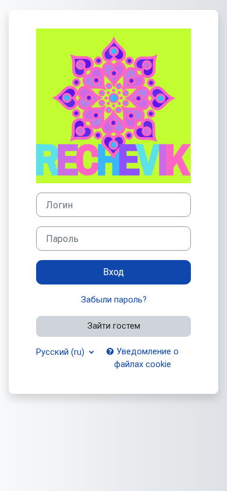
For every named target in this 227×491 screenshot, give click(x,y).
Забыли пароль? (114, 299)
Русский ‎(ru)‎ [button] (61, 352)
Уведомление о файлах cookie (146, 357)
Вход (113, 271)
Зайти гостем (113, 326)
